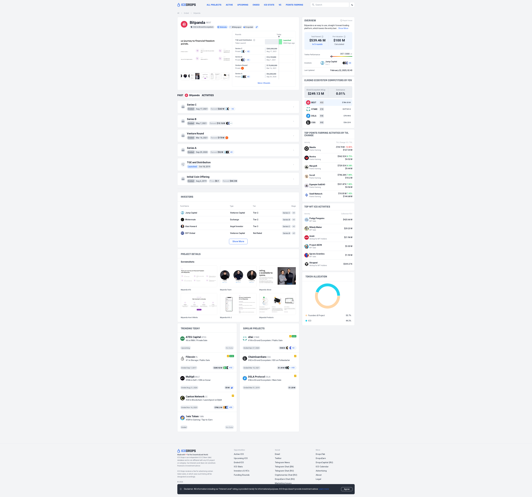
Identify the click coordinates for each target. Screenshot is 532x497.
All (178, 13)
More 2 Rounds (264, 83)
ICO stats (269, 4)
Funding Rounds (242, 475)
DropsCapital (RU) (324, 462)
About (318, 475)
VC (280, 4)
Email (277, 454)
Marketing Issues (283, 483)
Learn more (324, 489)
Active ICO (239, 454)
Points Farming (294, 4)
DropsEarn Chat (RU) (285, 479)
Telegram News (282, 462)
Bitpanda (197, 13)
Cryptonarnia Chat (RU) (286, 475)
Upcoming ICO (241, 458)
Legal (318, 479)
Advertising (321, 471)
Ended (256, 4)
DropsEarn (321, 458)
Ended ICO (239, 462)
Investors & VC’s (241, 471)
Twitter (278, 458)
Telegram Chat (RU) (284, 471)
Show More (238, 241)
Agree (347, 489)
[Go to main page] (186, 5)
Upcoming (242, 4)
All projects (214, 4)
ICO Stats (238, 466)
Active (229, 4)
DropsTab (320, 454)
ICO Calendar (322, 466)
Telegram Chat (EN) (284, 466)
